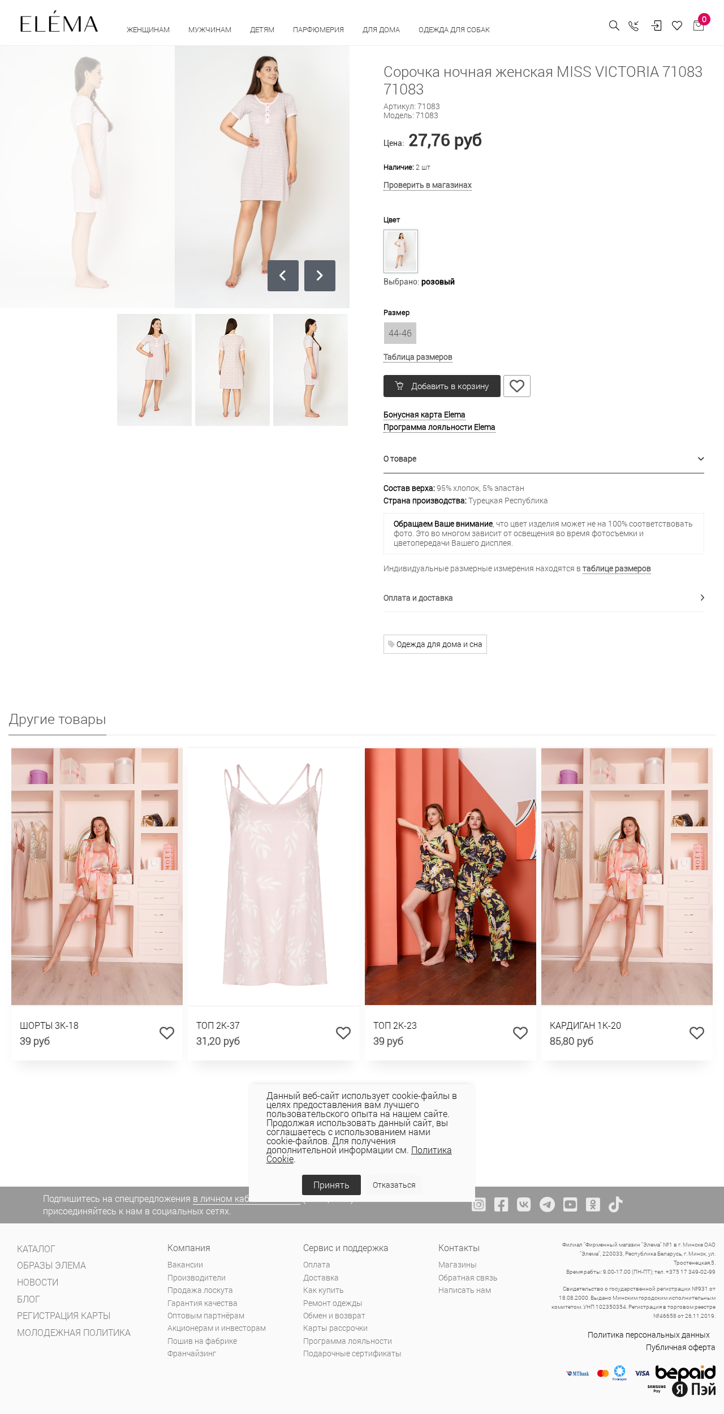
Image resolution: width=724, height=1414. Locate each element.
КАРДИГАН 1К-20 (585, 1025)
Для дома (382, 29)
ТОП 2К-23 (395, 1025)
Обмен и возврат (334, 1315)
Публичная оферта (681, 1347)
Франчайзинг (191, 1353)
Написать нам (464, 1289)
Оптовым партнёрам (205, 1315)
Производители (196, 1277)
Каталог (36, 1249)
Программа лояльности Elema (439, 426)
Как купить (323, 1289)
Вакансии (185, 1264)
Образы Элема (51, 1265)
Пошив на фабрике (202, 1340)
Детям (263, 29)
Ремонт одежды (333, 1302)
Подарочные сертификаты (352, 1353)
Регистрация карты (63, 1315)
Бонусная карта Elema (424, 414)
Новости (37, 1282)
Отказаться (394, 1184)
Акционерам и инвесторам (216, 1327)
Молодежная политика (74, 1332)
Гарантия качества (202, 1302)
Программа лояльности (347, 1340)
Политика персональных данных (649, 1334)
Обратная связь (468, 1277)
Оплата (316, 1264)
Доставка (321, 1277)
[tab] (544, 459)
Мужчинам (210, 29)
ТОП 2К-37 (218, 1025)
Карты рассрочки (335, 1327)
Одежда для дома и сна (438, 644)
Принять (331, 1185)
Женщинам (149, 29)
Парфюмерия (319, 29)
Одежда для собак (454, 29)
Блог (28, 1299)
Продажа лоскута (200, 1289)
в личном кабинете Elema (246, 1198)
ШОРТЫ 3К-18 (49, 1025)
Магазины (457, 1264)
